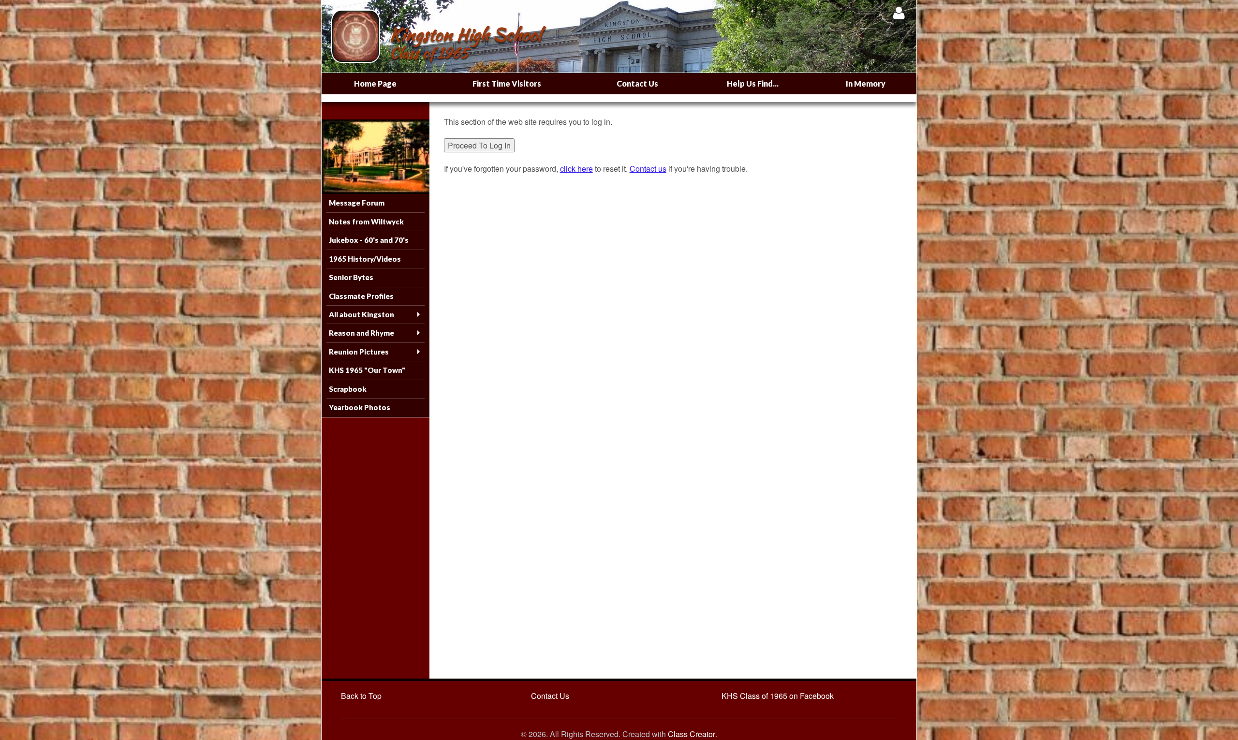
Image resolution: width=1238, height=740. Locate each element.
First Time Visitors (506, 83)
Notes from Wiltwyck (366, 221)
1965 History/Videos (365, 258)
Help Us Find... (753, 83)
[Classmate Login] (899, 13)
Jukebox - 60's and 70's (369, 240)
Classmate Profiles (361, 296)
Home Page (375, 83)
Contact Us (637, 83)
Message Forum (356, 202)
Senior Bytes (351, 277)
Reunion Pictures (359, 351)
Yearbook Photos (359, 407)
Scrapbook (348, 389)
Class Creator (691, 734)
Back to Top (361, 695)
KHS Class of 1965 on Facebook (778, 695)
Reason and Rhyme (361, 332)
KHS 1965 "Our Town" (367, 370)
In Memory (865, 83)
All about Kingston (361, 314)
